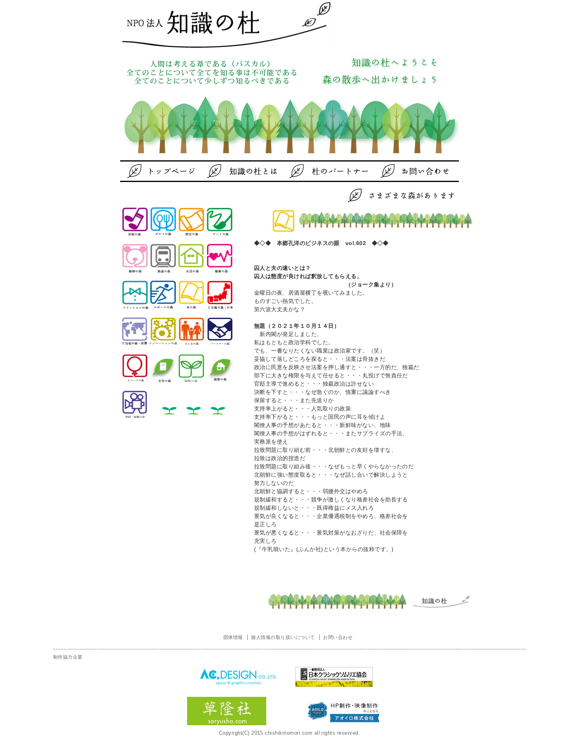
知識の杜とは (244, 171)
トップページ (165, 171)
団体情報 (233, 637)
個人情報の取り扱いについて (283, 637)
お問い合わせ (401, 171)
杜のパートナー (323, 171)
